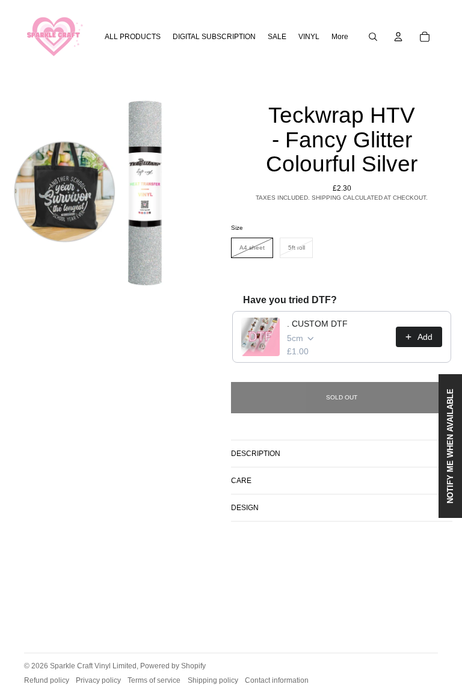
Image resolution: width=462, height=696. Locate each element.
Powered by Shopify (173, 666)
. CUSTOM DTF (317, 323)
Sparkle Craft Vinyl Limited (93, 666)
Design (245, 508)
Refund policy (46, 680)
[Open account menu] (398, 36)
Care (241, 480)
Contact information (277, 680)
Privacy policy (98, 680)
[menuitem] (339, 37)
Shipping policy (213, 680)
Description (255, 453)
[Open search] (373, 36)
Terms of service (154, 680)
